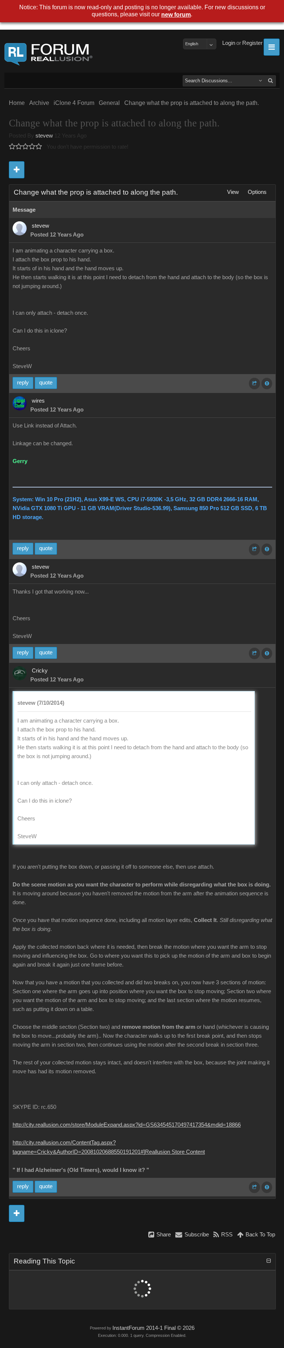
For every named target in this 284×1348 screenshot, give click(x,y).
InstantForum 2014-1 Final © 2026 (153, 1328)
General (109, 103)
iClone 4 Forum (74, 103)
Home (17, 103)
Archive (39, 103)
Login (228, 43)
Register (252, 43)
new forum (176, 14)
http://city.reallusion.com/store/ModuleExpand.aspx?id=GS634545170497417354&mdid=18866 (127, 1125)
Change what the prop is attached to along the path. (191, 103)
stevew (44, 136)
